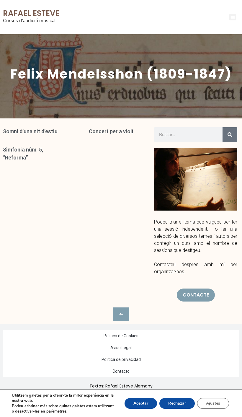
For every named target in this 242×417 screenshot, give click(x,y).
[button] (232, 17)
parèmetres (56, 411)
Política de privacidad (121, 359)
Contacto (121, 371)
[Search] (230, 134)
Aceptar (140, 403)
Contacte (196, 294)
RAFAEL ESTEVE (31, 13)
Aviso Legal (121, 347)
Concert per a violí (111, 131)
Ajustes (213, 403)
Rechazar (177, 403)
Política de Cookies (121, 335)
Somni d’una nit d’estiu (30, 131)
